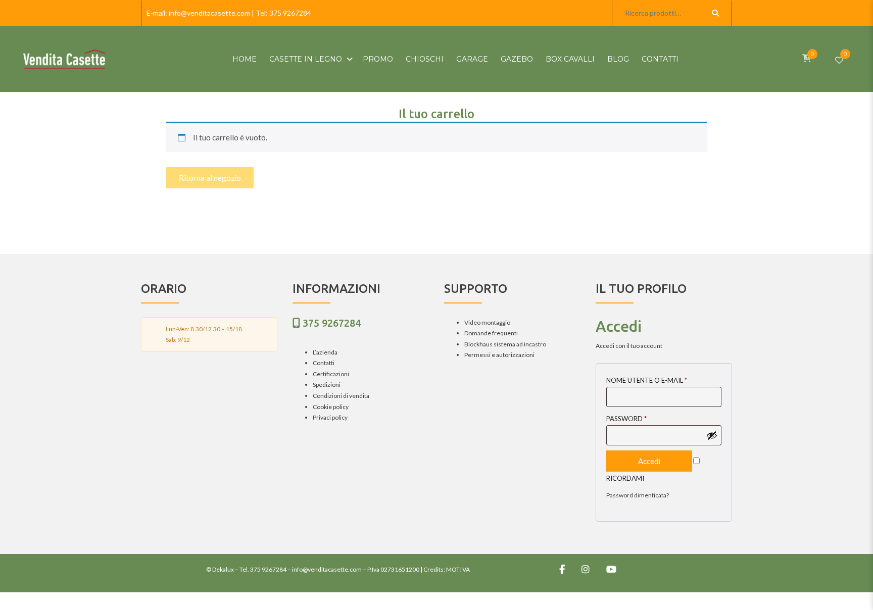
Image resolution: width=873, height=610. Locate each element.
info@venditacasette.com (209, 13)
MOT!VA (458, 569)
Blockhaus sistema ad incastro (505, 344)
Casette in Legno (305, 59)
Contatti (660, 59)
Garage (472, 59)
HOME (244, 59)
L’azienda (325, 352)
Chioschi (425, 59)
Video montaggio (487, 322)
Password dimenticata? (637, 495)
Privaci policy (330, 417)
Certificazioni (331, 374)
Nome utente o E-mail (646, 380)
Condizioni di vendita (341, 395)
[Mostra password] (711, 435)
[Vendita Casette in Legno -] (64, 59)
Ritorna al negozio (210, 177)
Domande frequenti (491, 333)
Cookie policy (331, 407)
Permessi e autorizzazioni (499, 355)
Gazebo (517, 59)
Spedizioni (327, 384)
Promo (378, 59)
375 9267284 (290, 13)
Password (626, 419)
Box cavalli (570, 59)
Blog (618, 59)
